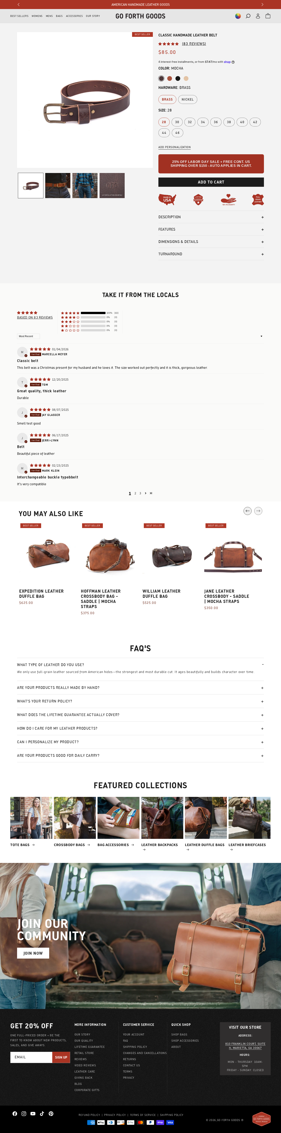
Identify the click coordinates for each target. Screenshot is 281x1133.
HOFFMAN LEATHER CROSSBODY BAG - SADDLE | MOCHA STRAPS (101, 599)
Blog (78, 1084)
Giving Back (83, 1078)
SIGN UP (61, 1057)
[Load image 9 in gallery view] (112, 185)
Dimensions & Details (178, 241)
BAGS (59, 15)
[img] (40, 349)
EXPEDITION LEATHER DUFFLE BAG (41, 594)
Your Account (133, 1034)
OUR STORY (93, 15)
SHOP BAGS (179, 1034)
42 (255, 122)
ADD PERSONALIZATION (174, 147)
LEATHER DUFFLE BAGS (204, 844)
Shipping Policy (135, 1047)
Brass (167, 99)
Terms (127, 1071)
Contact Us (131, 1065)
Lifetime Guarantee (89, 1047)
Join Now (33, 953)
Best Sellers (19, 15)
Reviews (80, 1059)
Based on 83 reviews (35, 317)
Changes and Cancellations (145, 1053)
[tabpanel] (48, 566)
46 (177, 133)
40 (242, 122)
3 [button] (140, 493)
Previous (248, 511)
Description (169, 217)
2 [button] (135, 493)
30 (177, 122)
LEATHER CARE (84, 1071)
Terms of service (143, 1115)
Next (258, 511)
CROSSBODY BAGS (70, 844)
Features (166, 229)
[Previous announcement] (18, 4)
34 (203, 122)
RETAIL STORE (84, 1053)
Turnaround (170, 254)
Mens (49, 15)
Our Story (82, 1034)
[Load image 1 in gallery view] (30, 185)
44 (164, 133)
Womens (37, 15)
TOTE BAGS (20, 844)
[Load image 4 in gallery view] (85, 185)
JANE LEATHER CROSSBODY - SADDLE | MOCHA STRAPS (226, 596)
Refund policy (89, 1115)
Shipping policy (172, 1115)
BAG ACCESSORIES (114, 844)
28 (164, 122)
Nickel (188, 99)
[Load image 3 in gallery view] (57, 185)
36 (216, 122)
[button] (238, 16)
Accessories (74, 15)
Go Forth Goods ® (230, 1120)
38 (229, 122)
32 (190, 122)
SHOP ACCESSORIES (185, 1040)
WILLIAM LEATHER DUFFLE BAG (162, 594)
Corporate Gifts (87, 1090)
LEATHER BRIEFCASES (247, 844)
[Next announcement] (262, 4)
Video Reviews (85, 1065)
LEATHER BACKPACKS (159, 844)
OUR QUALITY (83, 1040)
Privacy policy (115, 1115)
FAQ (125, 1040)
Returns (129, 1059)
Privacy (128, 1078)
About (176, 1047)
